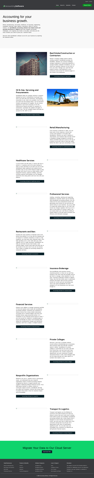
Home (57, 5)
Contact (74, 5)
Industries (68, 5)
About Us (62, 5)
